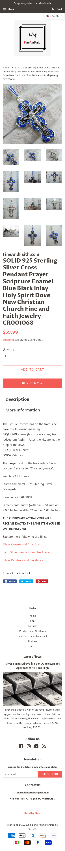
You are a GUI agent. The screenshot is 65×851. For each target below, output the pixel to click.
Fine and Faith (36, 824)
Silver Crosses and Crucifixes (22, 544)
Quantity (8, 349)
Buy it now (32, 383)
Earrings (32, 626)
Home (6, 67)
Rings (32, 620)
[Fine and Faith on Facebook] (21, 747)
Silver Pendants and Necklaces (23, 560)
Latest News (32, 657)
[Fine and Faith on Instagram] (29, 747)
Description (17, 399)
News (32, 646)
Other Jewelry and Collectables (32, 636)
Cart (59, 9)
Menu (10, 9)
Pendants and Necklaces (32, 631)
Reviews (32, 641)
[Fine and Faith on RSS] (44, 747)
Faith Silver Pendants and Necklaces (26, 552)
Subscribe (50, 774)
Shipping (8, 339)
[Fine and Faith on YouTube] (36, 747)
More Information (22, 410)
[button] (54, 16)
